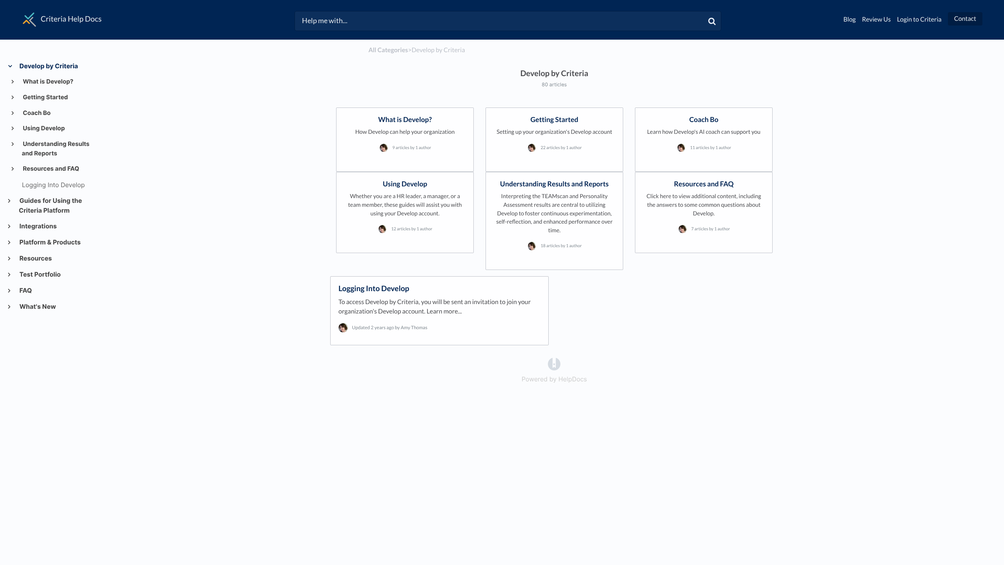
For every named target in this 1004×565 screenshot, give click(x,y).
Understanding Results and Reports (56, 148)
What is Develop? (48, 81)
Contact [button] (965, 18)
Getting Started (45, 97)
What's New (37, 306)
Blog (850, 19)
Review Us (876, 19)
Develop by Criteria (48, 66)
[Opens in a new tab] (554, 364)
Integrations (38, 226)
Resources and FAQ (50, 168)
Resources (35, 258)
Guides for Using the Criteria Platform (50, 205)
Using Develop (43, 128)
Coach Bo (36, 113)
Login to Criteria (919, 19)
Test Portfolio (40, 274)
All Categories (388, 50)
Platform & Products (50, 242)
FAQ (25, 290)
